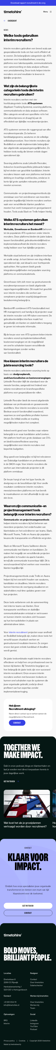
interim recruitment (18, 632)
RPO (6, 1020)
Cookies (22, 1041)
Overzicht (12, 20)
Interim (7, 1023)
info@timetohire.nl (11, 1005)
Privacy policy (9, 1041)
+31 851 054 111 (10, 1002)
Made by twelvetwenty (12, 1044)
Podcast (33, 1029)
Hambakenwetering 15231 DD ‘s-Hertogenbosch (15, 988)
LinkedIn (33, 1020)
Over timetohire (37, 982)
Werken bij (34, 1005)
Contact (17, 722)
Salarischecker (36, 985)
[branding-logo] (12, 11)
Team (32, 1008)
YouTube (34, 1026)
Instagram (34, 1023)
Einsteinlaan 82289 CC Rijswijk (11, 981)
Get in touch (9, 781)
